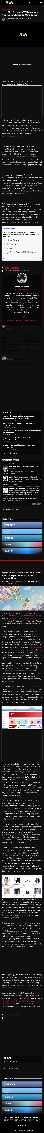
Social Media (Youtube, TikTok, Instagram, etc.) (21, 253)
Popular (15, 460)
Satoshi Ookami (15, 467)
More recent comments (10, 509)
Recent (10, 460)
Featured (5, 569)
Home (5, 1117)
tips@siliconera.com (26, 1130)
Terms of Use (20, 1120)
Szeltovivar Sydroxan (17, 489)
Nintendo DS (11, 9)
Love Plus (20, 271)
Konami (13, 271)
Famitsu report (27, 159)
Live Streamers (11, 244)
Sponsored (12, 569)
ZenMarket (31, 687)
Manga (27, 271)
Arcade (4, 9)
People (4, 460)
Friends (9, 248)
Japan (7, 271)
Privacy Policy (34, 1120)
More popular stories (10, 453)
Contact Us (9, 1120)
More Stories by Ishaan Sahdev (22, 320)
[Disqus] (22, 350)
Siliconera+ (27, 1117)
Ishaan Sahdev (13, 19)
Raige (11, 477)
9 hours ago (18, 500)
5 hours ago (12, 473)
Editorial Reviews (12, 240)
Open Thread (14, 1117)
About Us (37, 1117)
